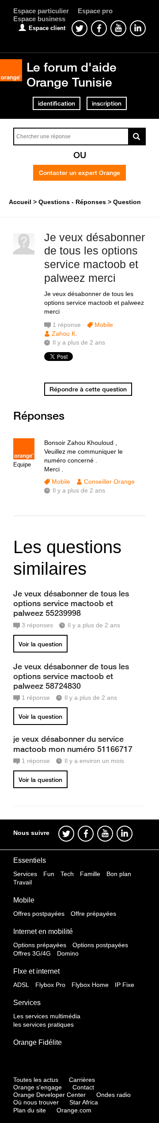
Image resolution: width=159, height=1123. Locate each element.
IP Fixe (124, 984)
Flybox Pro (50, 984)
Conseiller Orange (109, 481)
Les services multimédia (46, 1016)
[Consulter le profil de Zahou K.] (23, 252)
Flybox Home (90, 984)
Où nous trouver (36, 1102)
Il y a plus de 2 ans (79, 490)
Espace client (47, 28)
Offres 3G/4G (32, 953)
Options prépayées (39, 944)
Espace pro (95, 11)
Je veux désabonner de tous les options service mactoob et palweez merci (94, 257)
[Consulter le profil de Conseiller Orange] (23, 457)
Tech (67, 873)
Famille (90, 873)
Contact (83, 1087)
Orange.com (74, 1110)
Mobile (104, 324)
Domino (68, 953)
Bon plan (118, 873)
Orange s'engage (37, 1087)
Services (25, 873)
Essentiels (29, 860)
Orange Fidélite (37, 1042)
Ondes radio (113, 1094)
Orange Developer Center (49, 1094)
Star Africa (83, 1102)
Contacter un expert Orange (79, 173)
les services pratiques (43, 1024)
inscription (106, 103)
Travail (22, 882)
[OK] (137, 136)
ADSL (21, 984)
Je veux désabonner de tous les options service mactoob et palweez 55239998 (71, 603)
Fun (48, 873)
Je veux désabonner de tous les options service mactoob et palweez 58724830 (71, 675)
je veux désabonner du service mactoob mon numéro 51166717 (72, 743)
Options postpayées (100, 944)
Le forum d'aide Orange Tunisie (71, 74)
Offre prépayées (93, 913)
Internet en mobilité (43, 931)
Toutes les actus (35, 1079)
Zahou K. (64, 333)
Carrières (82, 1079)
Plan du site (29, 1110)
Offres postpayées (38, 913)
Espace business (39, 19)
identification (56, 103)
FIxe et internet (36, 971)
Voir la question (40, 644)
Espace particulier (41, 11)
